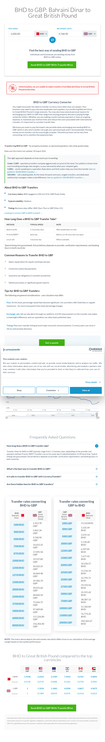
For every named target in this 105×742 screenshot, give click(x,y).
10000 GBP (66, 543)
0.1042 (94, 681)
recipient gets (64, 28)
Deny (19, 390)
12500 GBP (66, 550)
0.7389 (41, 693)
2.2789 (54, 676)
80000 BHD (18, 625)
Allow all (86, 390)
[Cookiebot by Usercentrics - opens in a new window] (91, 350)
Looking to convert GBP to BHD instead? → (23, 213)
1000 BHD (19, 524)
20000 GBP (66, 565)
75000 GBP (66, 600)
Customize (51, 390)
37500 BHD (18, 603)
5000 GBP (67, 536)
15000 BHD (18, 582)
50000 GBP (66, 593)
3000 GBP (67, 529)
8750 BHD (19, 553)
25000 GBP (66, 579)
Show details (91, 382)
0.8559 (54, 693)
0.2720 (80, 681)
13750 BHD (18, 575)
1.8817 (80, 688)
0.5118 (27, 681)
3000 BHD (19, 531)
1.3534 (41, 688)
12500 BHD (18, 567)
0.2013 (94, 693)
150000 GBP (65, 615)
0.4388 (54, 681)
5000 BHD (19, 539)
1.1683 (54, 688)
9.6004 (94, 676)
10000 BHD (18, 560)
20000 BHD (18, 589)
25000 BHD (18, 596)
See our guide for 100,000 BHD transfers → (66, 177)
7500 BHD (19, 546)
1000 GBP (67, 523)
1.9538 (27, 676)
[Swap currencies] (52, 40)
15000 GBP (66, 557)
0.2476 (67, 693)
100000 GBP (65, 608)
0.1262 (67, 681)
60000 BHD (18, 618)
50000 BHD (18, 610)
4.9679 (94, 688)
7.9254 (67, 676)
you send (13, 28)
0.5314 (80, 693)
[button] (52, 342)
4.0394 (67, 688)
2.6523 (41, 676)
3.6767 (80, 676)
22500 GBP (66, 572)
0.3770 (41, 681)
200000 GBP (65, 622)
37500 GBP (66, 586)
